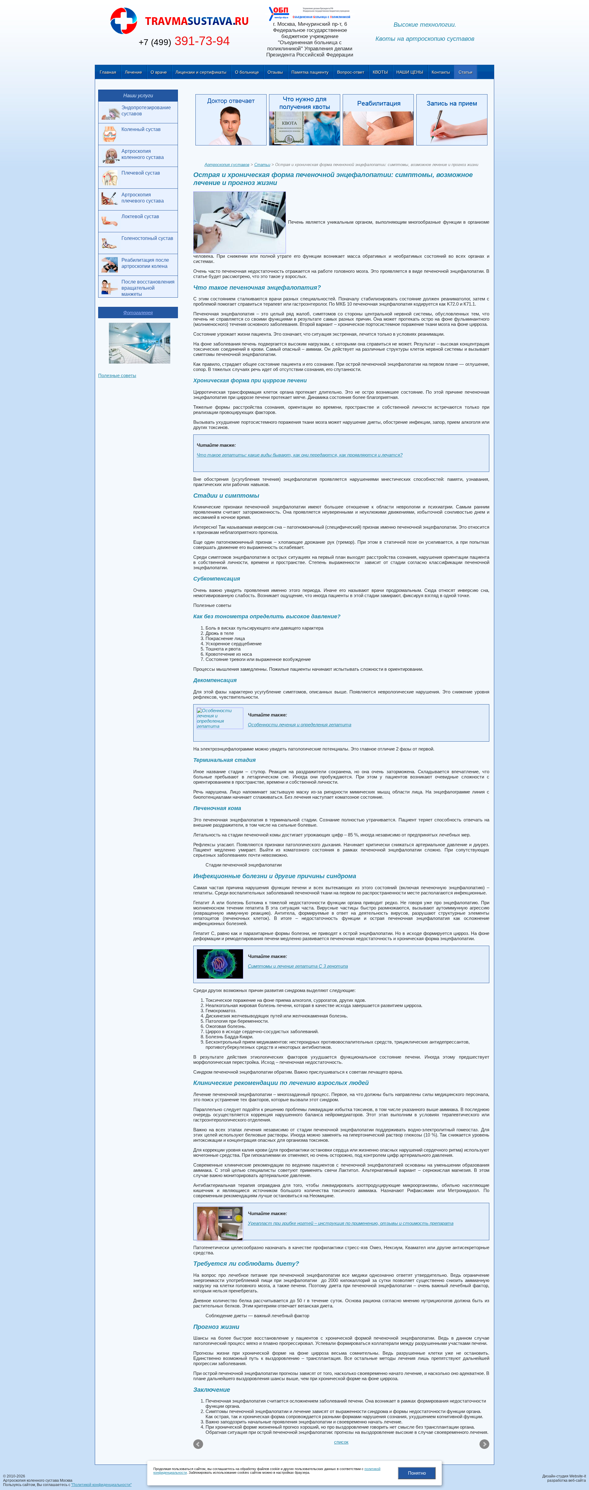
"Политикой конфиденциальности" (101, 1485)
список (341, 1442)
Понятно (417, 1473)
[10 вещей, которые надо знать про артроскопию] (198, 1444)
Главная (108, 72)
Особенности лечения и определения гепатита (299, 724)
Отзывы (275, 72)
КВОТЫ (380, 72)
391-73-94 (184, 41)
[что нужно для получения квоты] (306, 120)
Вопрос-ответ (350, 72)
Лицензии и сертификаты (200, 72)
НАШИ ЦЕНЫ (409, 72)
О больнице (247, 72)
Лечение (133, 72)
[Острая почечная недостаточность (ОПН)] (484, 1444)
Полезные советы (117, 375)
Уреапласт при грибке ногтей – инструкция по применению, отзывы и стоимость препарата (350, 1223)
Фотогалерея (138, 312)
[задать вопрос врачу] (232, 120)
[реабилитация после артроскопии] (379, 120)
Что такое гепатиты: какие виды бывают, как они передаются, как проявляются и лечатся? (299, 454)
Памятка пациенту (310, 72)
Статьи (465, 72)
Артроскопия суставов (227, 164)
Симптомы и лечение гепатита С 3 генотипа (298, 966)
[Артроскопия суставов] (179, 20)
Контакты (441, 72)
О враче (159, 72)
